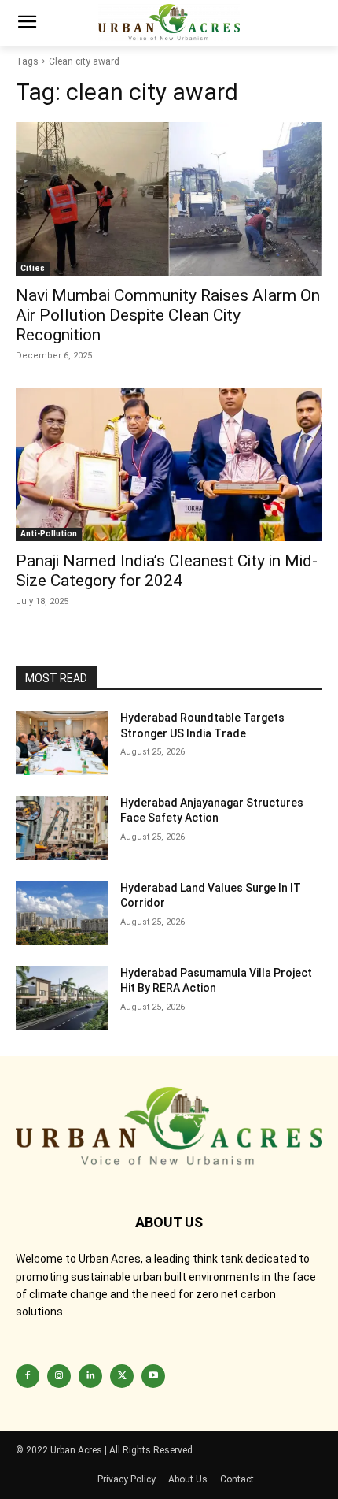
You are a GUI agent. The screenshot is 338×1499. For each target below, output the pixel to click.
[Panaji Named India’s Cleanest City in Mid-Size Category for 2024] (169, 464)
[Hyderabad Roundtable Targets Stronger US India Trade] (62, 743)
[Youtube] (153, 1376)
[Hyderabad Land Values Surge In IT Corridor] (62, 913)
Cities (32, 268)
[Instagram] (59, 1376)
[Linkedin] (90, 1376)
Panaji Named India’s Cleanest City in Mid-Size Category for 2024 (167, 570)
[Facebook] (27, 1376)
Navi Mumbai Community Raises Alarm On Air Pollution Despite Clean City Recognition (168, 315)
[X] (122, 1376)
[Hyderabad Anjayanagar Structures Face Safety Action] (62, 828)
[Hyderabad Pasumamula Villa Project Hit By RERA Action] (62, 998)
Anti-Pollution (48, 533)
